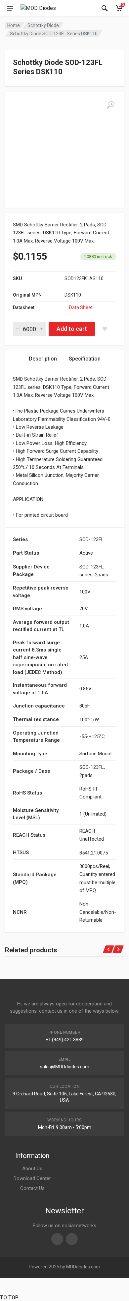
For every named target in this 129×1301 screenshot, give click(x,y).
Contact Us (32, 1188)
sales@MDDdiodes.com (64, 1066)
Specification (85, 359)
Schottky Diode (43, 25)
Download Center (32, 1178)
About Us (32, 1168)
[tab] (43, 358)
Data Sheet (81, 307)
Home (13, 25)
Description (43, 359)
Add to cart (72, 328)
